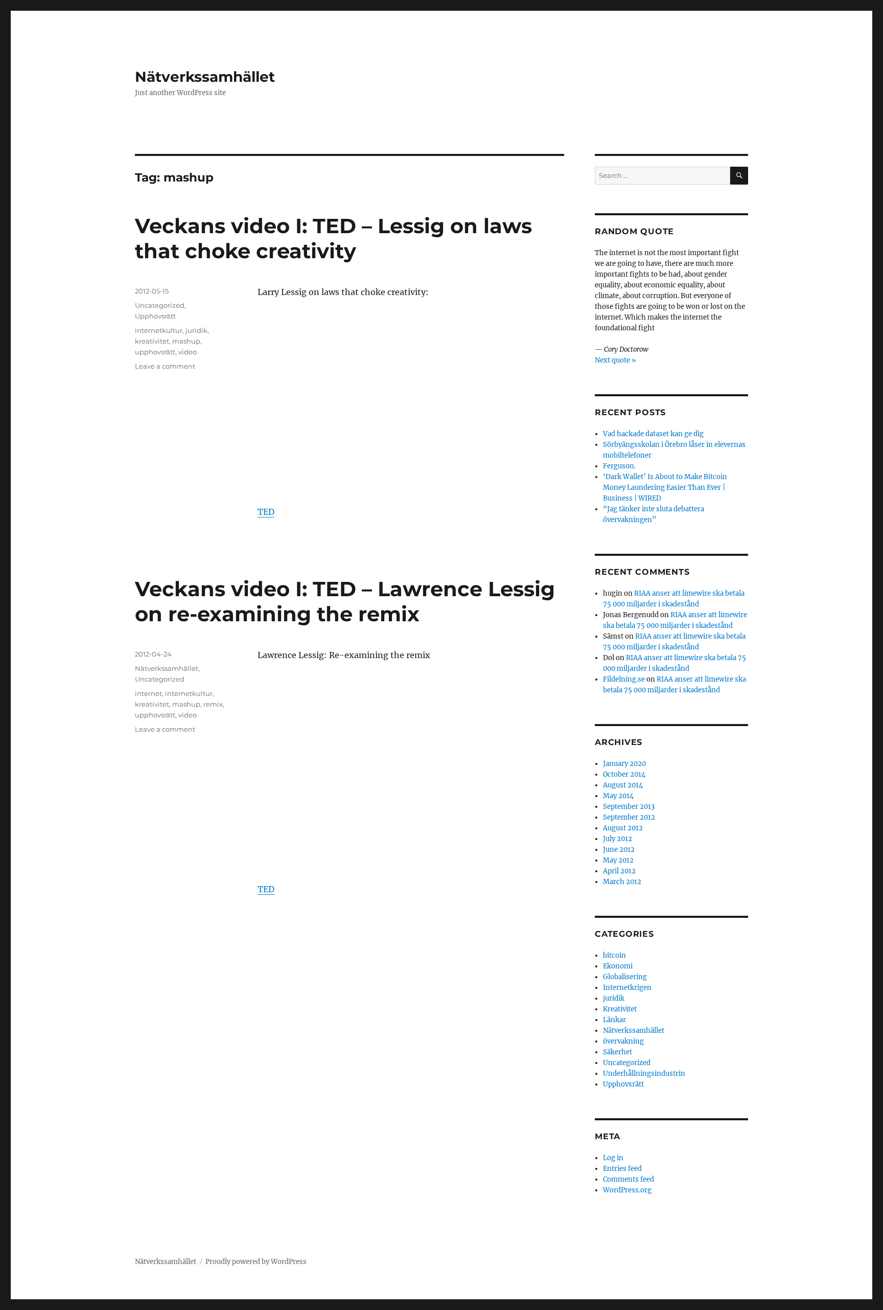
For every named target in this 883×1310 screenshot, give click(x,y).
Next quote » (615, 360)
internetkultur (158, 330)
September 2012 (629, 817)
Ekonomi (618, 966)
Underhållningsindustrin (644, 1073)
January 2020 (624, 763)
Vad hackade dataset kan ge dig (653, 434)
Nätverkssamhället (205, 76)
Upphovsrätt (155, 316)
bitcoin (614, 955)
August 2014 (623, 785)
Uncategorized (159, 305)
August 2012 (623, 828)
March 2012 (622, 881)
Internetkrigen (627, 987)
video (187, 352)
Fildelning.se (624, 679)
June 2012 (619, 849)
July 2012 (617, 838)
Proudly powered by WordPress (256, 1261)
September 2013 (629, 806)
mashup (186, 341)
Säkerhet (617, 1052)
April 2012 (619, 871)
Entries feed (622, 1168)
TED (266, 512)
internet (148, 693)
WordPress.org (627, 1190)
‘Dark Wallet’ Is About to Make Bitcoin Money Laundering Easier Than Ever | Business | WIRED (665, 487)
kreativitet (152, 341)
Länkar (614, 1019)
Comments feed (628, 1179)
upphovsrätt (155, 352)
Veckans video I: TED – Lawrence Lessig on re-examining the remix (345, 601)
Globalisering (625, 977)
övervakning (623, 1041)
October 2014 (624, 774)
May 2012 (618, 860)
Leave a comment (165, 366)
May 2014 (618, 796)
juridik (196, 330)
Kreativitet (620, 1009)
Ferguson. (619, 466)
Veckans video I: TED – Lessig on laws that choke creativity (333, 238)
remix (213, 704)
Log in (613, 1158)
